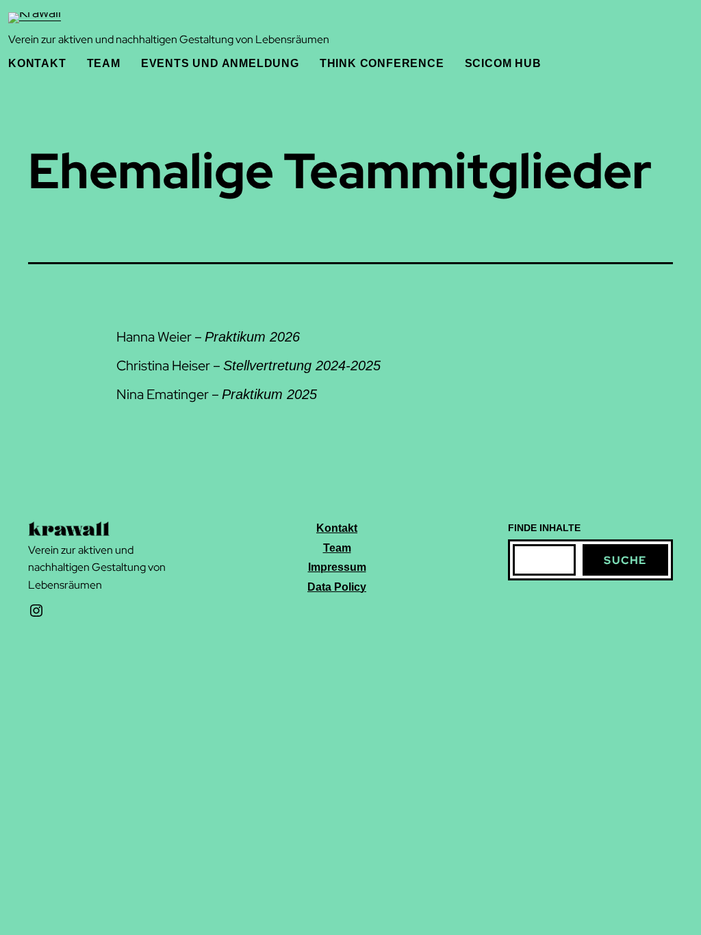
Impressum (337, 567)
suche (625, 560)
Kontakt (336, 528)
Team (337, 548)
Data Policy (336, 587)
